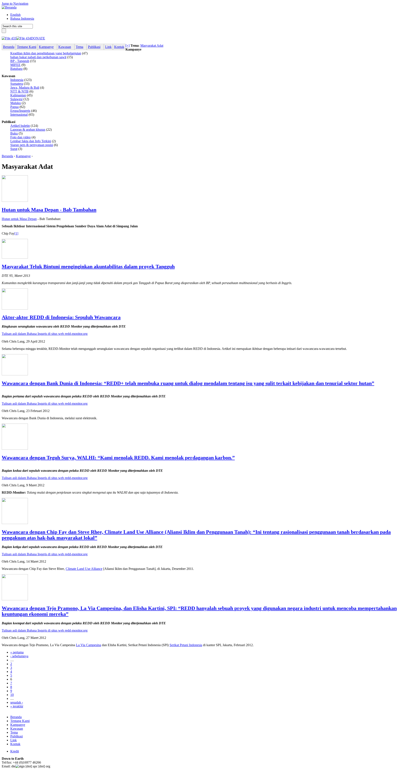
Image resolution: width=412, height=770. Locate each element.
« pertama (17, 652)
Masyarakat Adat (151, 45)
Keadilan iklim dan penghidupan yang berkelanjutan (45, 53)
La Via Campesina (88, 645)
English (15, 14)
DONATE (38, 38)
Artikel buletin (20, 125)
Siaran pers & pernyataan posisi (31, 145)
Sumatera (16, 83)
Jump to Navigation (15, 3)
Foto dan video (20, 137)
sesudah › (16, 702)
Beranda (7, 156)
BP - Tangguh (19, 61)
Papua (14, 107)
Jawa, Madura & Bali (24, 87)
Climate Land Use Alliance (84, 569)
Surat (13, 149)
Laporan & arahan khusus (27, 129)
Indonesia (16, 80)
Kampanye (23, 156)
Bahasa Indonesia (22, 18)
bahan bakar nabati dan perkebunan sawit (38, 57)
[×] (128, 45)
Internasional (19, 114)
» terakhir (16, 706)
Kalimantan (18, 95)
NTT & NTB (19, 91)
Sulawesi (16, 99)
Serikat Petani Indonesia (186, 645)
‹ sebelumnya (19, 656)
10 (12, 695)
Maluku (15, 103)
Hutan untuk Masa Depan (19, 219)
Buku (14, 133)
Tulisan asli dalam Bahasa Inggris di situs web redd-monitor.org (45, 334)
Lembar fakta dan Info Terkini (30, 141)
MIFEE (15, 65)
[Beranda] (9, 7)
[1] (16, 233)
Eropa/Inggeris (20, 110)
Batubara (16, 68)
